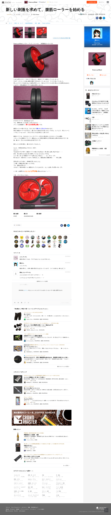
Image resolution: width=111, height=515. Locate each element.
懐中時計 (58, 484)
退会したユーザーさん (25, 272)
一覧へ (32, 470)
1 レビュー (43, 2)
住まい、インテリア (46, 487)
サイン (15, 496)
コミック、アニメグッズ (33, 495)
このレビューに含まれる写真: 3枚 (61, 38)
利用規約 (17, 509)
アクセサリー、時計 (60, 483)
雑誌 (59, 476)
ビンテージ (35, 480)
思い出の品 (50, 476)
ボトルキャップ (62, 480)
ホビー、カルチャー (46, 479)
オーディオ (37, 476)
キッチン (29, 476)
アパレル (44, 484)
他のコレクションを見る (63, 366)
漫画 (57, 476)
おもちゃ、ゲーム (32, 479)
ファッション (45, 483)
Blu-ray (18, 480)
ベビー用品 (58, 491)
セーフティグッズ (62, 492)
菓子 (36, 488)
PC (14, 476)
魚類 (57, 488)
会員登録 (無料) (92, 2)
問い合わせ (12, 509)
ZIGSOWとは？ (34, 507)
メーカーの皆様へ (40, 509)
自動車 (29, 484)
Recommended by (102, 154)
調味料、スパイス (31, 488)
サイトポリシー (33, 509)
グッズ (21, 480)
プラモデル (51, 480)
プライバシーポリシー (24, 509)
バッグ (49, 484)
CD (42, 476)
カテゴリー (24, 507)
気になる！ (104, 75)
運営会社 (7, 509)
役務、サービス (62, 496)
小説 (62, 476)
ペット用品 (48, 488)
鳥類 (62, 488)
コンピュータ (17, 475)
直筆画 (35, 496)
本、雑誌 (58, 475)
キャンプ (15, 484)
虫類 (59, 488)
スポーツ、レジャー (18, 483)
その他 (57, 495)
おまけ (57, 480)
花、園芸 (30, 491)
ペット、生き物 (59, 487)
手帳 (18, 492)
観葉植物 (35, 492)
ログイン (26, 290)
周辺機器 (23, 476)
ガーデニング (30, 492)
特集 (29, 507)
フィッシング (20, 484)
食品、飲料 (30, 487)
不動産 (43, 495)
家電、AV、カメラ (32, 475)
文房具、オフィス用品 (19, 491)
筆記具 (15, 492)
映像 (33, 476)
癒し (20, 488)
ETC (32, 484)
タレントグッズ (17, 495)
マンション (44, 496)
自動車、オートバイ (32, 483)
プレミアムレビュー (15, 507)
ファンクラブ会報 (20, 496)
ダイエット (16, 488)
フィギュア (30, 480)
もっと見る (66, 465)
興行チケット (44, 492)
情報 (57, 496)
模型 (43, 480)
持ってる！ (91, 75)
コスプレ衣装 (30, 496)
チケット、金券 (45, 491)
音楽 (43, 475)
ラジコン (46, 480)
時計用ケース (63, 484)
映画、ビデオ (17, 479)
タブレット (18, 476)
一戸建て (49, 496)
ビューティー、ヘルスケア (19, 487)
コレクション (59, 479)
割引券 (49, 492)
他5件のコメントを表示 (42, 281)
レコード (46, 476)
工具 (35, 484)
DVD (15, 480)
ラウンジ (8, 507)
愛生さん (84, 14)
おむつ (57, 492)
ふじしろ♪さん (23, 256)
